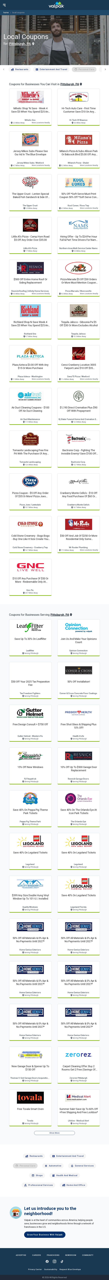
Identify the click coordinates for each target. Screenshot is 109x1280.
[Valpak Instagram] (54, 1261)
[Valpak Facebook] (47, 1261)
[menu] (4, 5)
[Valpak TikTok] (61, 1261)
